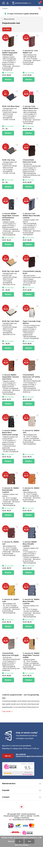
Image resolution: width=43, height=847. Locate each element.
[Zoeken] (40, 8)
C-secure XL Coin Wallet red (30, 52)
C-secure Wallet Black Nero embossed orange (10, 432)
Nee (29, 841)
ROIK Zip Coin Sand (10, 271)
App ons (8, 756)
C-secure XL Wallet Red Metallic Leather (10, 490)
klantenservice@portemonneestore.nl (25, 756)
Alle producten (9, 19)
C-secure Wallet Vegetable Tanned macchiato (10, 377)
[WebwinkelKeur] (27, 833)
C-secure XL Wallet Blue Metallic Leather (31, 601)
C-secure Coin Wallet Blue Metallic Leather (31, 215)
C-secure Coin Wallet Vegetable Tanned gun (9, 53)
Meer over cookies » (22, 845)
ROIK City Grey (8, 160)
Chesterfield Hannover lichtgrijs (10, 654)
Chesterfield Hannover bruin (29, 161)
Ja (19, 841)
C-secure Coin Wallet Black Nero (30, 107)
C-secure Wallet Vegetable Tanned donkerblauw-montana (10, 216)
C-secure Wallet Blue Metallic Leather (30, 544)
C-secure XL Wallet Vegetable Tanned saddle (31, 655)
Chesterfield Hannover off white (31, 376)
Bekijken (8, 79)
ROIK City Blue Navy (10, 106)
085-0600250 (21, 754)
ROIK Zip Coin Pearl (10, 321)
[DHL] (15, 833)
